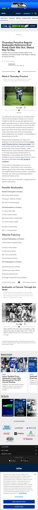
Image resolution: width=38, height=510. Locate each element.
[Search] (32, 13)
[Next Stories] (34, 407)
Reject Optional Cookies (19, 501)
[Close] (35, 475)
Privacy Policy (23, 493)
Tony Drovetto (11, 64)
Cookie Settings (19, 496)
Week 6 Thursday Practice (15, 76)
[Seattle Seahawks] (19, 469)
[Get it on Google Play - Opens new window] (24, 461)
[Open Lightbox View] (19, 99)
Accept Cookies (19, 506)
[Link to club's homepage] (3, 12)
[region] (19, 491)
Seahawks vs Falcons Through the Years (19, 288)
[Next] (25, 107)
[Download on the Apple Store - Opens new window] (12, 460)
